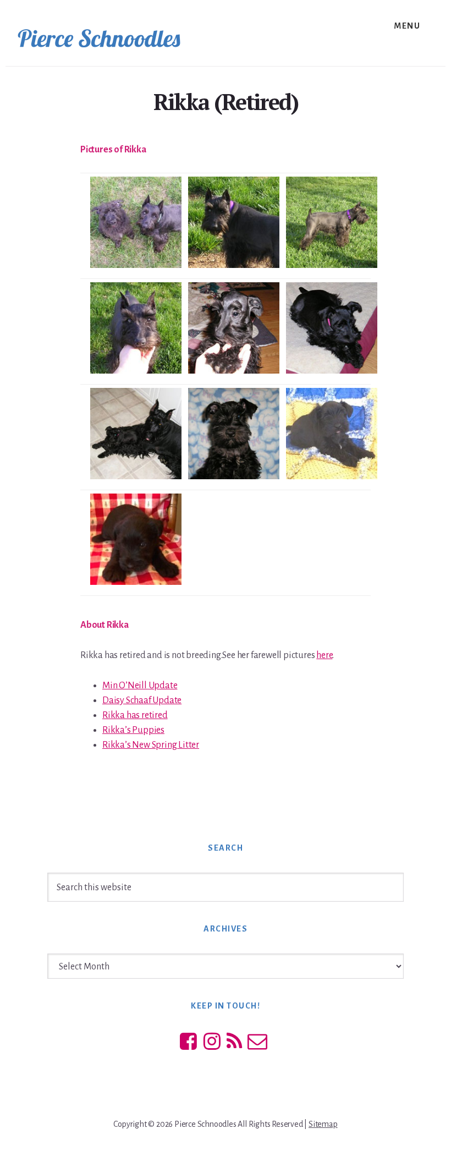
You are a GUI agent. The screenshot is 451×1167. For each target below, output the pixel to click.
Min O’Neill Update (139, 686)
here (324, 655)
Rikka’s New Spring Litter (150, 745)
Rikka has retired (135, 715)
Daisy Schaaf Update (142, 700)
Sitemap (323, 1124)
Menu (407, 25)
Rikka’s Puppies (133, 730)
